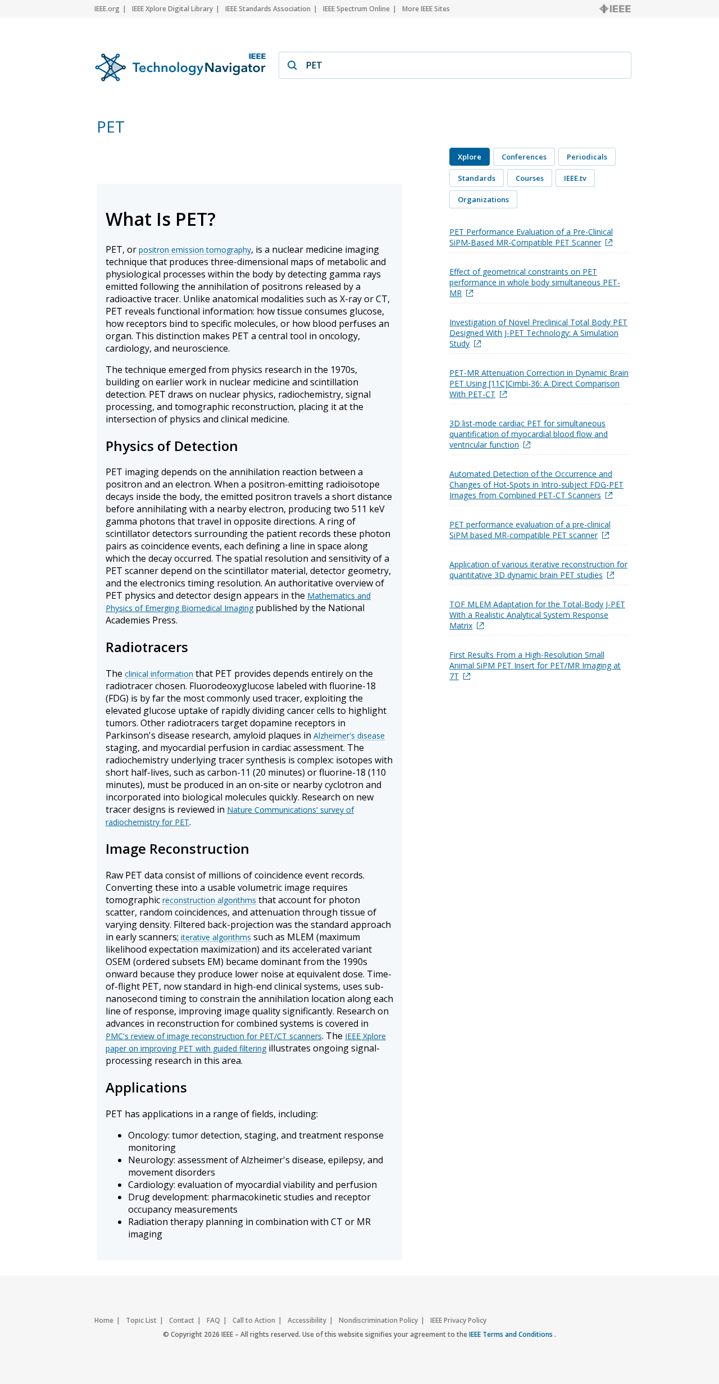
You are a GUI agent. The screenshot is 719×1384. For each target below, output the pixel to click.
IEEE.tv (575, 178)
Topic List (141, 1320)
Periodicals (587, 157)
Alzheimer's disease (349, 735)
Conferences (524, 157)
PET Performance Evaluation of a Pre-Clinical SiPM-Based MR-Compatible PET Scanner (531, 237)
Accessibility (307, 1320)
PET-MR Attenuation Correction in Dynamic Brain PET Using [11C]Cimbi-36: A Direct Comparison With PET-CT (539, 383)
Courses (530, 178)
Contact (181, 1320)
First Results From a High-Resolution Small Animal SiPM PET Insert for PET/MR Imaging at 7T (535, 665)
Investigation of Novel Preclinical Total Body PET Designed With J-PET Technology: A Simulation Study (538, 333)
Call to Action (254, 1320)
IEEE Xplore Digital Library (172, 8)
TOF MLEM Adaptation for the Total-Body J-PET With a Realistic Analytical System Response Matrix (537, 615)
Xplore (469, 157)
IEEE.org (107, 8)
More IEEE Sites (426, 8)
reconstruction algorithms (209, 900)
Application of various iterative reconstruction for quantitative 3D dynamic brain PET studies (538, 569)
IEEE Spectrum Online (356, 8)
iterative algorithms (216, 937)
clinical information (159, 673)
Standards (476, 178)
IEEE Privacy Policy (458, 1320)
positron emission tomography (195, 249)
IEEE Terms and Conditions (511, 1334)
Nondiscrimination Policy (378, 1320)
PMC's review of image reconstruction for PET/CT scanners (214, 1036)
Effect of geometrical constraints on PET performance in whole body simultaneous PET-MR (534, 282)
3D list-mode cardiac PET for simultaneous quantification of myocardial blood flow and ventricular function (528, 434)
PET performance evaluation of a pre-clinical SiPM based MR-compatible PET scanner (530, 529)
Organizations (483, 199)
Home (103, 1320)
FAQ (213, 1320)
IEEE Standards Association (268, 8)
